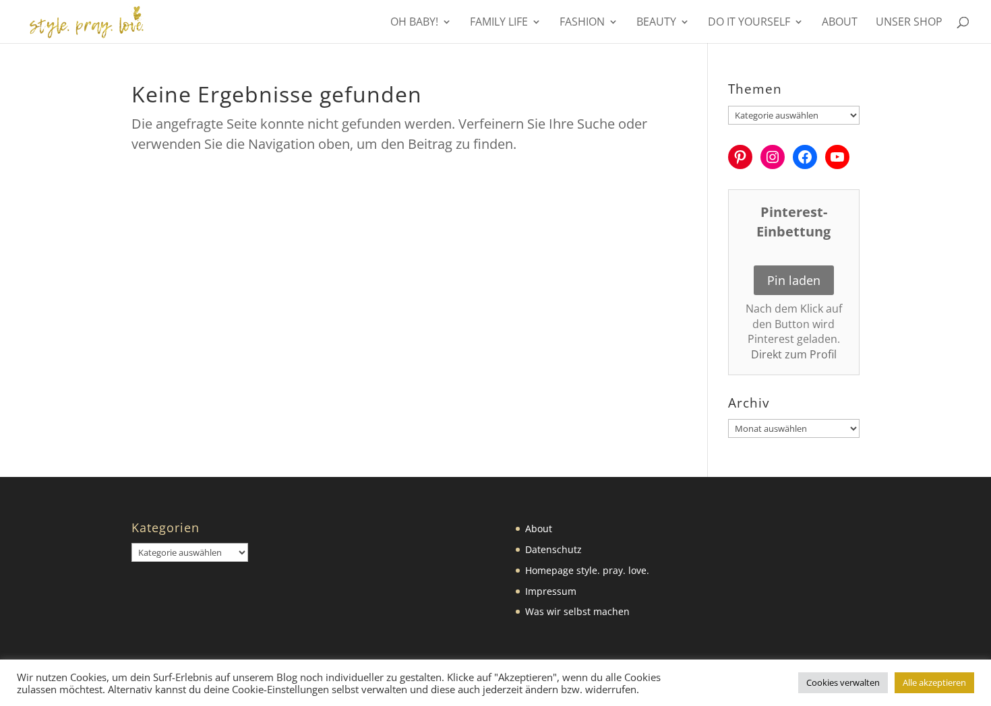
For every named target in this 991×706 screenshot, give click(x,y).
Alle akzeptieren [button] (934, 682)
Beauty (656, 23)
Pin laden (793, 280)
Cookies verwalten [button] (843, 682)
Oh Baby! (414, 23)
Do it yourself (749, 23)
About (840, 23)
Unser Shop (909, 23)
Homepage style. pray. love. (587, 570)
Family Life (499, 23)
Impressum (550, 591)
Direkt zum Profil (794, 354)
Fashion (582, 23)
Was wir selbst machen (577, 611)
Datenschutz (553, 549)
